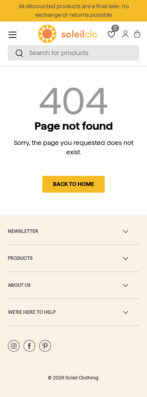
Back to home (73, 184)
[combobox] (73, 53)
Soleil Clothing (81, 377)
